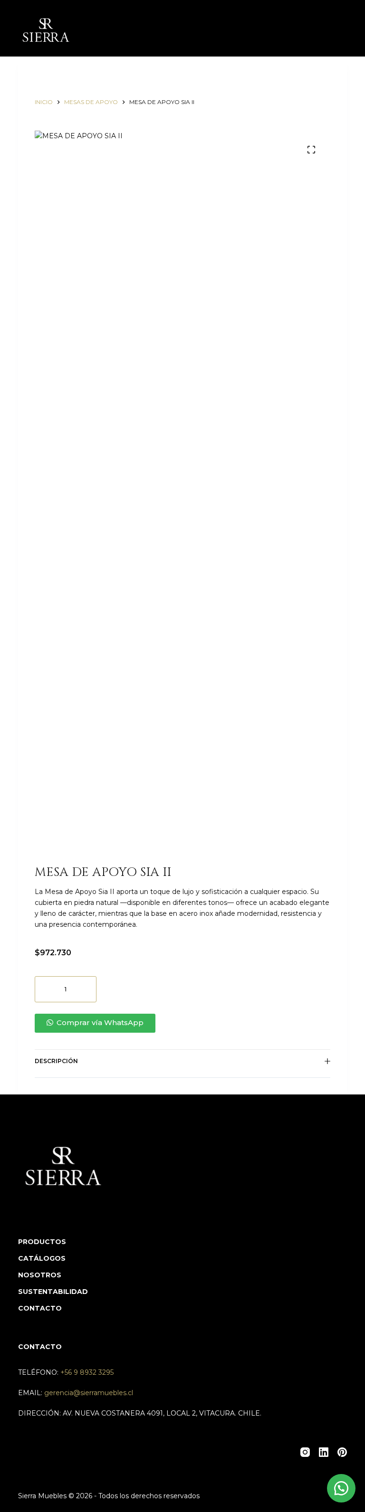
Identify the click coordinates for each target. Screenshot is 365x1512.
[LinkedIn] (323, 1452)
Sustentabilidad (53, 1291)
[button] (182, 1023)
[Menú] (342, 28)
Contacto (40, 1308)
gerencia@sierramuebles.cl (88, 1392)
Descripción (56, 1061)
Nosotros (39, 1275)
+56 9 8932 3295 (87, 1372)
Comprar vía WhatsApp (100, 1022)
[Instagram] (305, 1452)
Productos (42, 1241)
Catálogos (42, 1258)
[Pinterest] (342, 1452)
